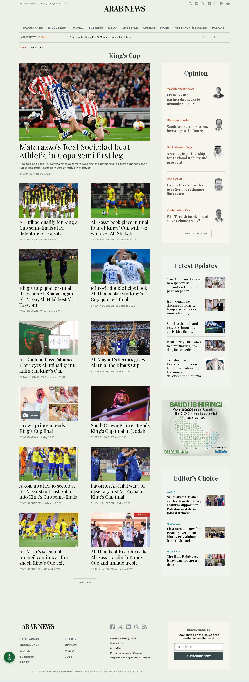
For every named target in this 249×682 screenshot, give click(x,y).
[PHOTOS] (48, 403)
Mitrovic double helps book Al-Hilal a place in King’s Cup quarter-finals (119, 293)
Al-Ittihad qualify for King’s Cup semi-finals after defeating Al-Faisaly (48, 227)
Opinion (149, 27)
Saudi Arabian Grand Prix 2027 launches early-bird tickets (100, 37)
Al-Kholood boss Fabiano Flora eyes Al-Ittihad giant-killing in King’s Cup (48, 365)
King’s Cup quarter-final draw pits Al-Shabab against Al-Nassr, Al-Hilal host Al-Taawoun (48, 296)
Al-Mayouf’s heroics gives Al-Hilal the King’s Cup (118, 362)
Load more (85, 581)
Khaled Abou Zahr (179, 210)
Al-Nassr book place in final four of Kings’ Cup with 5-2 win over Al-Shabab (119, 227)
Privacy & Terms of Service (126, 653)
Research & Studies (191, 27)
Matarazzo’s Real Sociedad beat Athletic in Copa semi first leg (74, 150)
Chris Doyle (174, 178)
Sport (165, 27)
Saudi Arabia (33, 27)
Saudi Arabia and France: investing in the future (187, 128)
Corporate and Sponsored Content (130, 657)
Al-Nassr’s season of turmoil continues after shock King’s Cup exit (43, 557)
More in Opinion (196, 233)
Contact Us (116, 643)
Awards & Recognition (123, 638)
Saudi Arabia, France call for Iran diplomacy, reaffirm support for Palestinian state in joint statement (184, 505)
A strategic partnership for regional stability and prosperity (187, 157)
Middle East (58, 27)
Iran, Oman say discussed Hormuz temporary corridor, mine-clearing (182, 307)
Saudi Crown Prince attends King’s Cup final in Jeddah (120, 428)
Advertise (115, 648)
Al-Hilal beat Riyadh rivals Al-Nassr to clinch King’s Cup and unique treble (118, 557)
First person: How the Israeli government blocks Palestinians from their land (183, 534)
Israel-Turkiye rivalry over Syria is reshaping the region (185, 189)
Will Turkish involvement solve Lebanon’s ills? (187, 218)
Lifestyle (130, 27)
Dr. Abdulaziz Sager (180, 147)
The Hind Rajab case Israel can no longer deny (182, 560)
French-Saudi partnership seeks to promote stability (183, 99)
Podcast (219, 27)
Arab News (29, 3)
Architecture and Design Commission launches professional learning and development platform (184, 368)
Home (23, 47)
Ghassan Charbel (178, 120)
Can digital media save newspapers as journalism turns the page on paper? (184, 285)
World (78, 27)
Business (96, 27)
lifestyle (72, 639)
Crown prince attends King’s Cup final (42, 428)
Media (112, 27)
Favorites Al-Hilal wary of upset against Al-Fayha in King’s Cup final (118, 491)
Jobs (69, 656)
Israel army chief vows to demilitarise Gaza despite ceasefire (184, 346)
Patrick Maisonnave (180, 88)
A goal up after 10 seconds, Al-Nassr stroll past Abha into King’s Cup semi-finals (48, 491)
